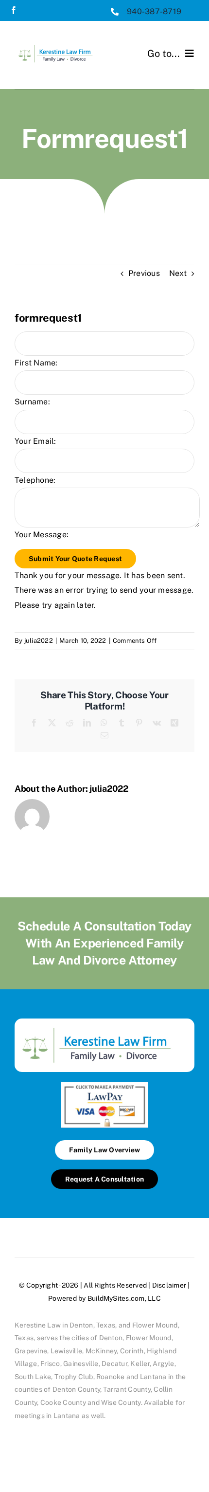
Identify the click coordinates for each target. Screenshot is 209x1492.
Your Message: (42, 534)
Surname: (32, 401)
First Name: (36, 362)
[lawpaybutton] (104, 1085)
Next (178, 273)
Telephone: (35, 480)
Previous (144, 273)
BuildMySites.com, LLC (124, 1298)
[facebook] (13, 10)
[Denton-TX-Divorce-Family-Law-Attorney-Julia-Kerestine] (59, 44)
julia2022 (38, 640)
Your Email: (35, 441)
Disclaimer (169, 1285)
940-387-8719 (154, 11)
